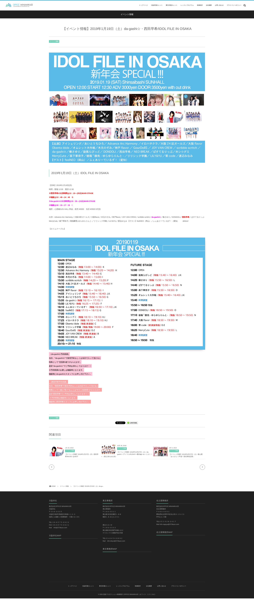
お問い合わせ (219, 5)
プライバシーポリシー (234, 5)
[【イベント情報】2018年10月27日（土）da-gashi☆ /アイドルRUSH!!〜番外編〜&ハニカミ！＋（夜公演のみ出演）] (108, 453)
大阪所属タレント (157, 5)
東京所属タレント (171, 5)
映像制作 (200, 5)
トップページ (143, 5)
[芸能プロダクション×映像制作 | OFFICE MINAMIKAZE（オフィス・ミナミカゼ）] (18, 5)
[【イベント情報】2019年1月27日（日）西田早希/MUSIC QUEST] (56, 456)
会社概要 (209, 5)
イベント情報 (54, 41)
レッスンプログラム (187, 5)
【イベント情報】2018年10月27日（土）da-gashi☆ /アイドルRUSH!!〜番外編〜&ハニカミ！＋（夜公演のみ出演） (126, 454)
